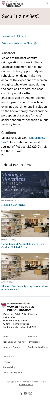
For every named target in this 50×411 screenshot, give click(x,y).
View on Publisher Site (17, 43)
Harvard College (26, 384)
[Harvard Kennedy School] (18, 4)
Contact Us (8, 356)
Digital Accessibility (13, 372)
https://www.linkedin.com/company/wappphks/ (21, 393)
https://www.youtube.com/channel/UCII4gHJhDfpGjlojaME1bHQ (25, 393)
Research (32, 336)
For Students (33, 342)
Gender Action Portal (37, 347)
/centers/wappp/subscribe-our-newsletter (31, 394)
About (6, 336)
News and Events (11, 347)
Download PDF (11, 36)
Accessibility (9, 367)
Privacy (6, 362)
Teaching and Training (14, 342)
